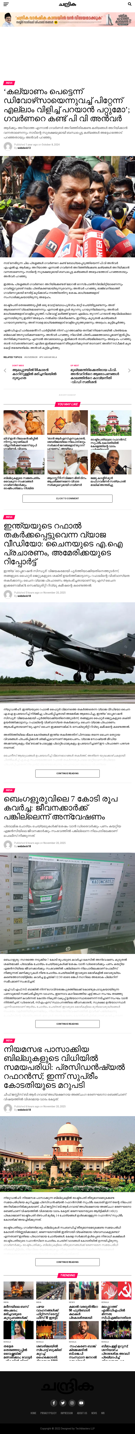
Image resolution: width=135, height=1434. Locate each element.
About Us (82, 1413)
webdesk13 (24, 148)
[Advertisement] (67, 54)
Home (33, 1413)
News (94, 1413)
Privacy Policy (48, 1413)
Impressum (67, 1413)
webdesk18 (24, 596)
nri (103, 1413)
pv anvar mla (49, 357)
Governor (31, 357)
